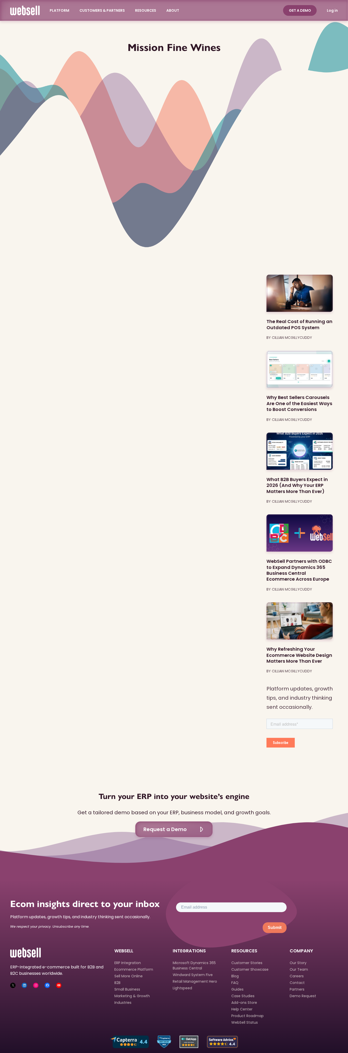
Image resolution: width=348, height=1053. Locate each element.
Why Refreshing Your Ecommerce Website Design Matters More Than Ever (299, 655)
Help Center (241, 1009)
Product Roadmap (247, 1015)
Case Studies (243, 995)
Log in (332, 10)
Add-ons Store (244, 1002)
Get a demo (300, 10)
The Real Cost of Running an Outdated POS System (299, 324)
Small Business (127, 989)
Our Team (299, 969)
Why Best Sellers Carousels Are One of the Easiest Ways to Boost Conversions (299, 403)
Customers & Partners (102, 10)
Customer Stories (246, 962)
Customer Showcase (250, 969)
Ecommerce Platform (133, 969)
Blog (235, 976)
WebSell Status (244, 1022)
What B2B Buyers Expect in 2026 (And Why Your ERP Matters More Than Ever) (297, 485)
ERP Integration (127, 962)
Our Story (298, 962)
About (173, 10)
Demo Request (303, 995)
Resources (145, 10)
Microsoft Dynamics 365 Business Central (194, 965)
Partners (297, 989)
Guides (237, 989)
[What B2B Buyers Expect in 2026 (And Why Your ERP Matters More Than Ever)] (299, 451)
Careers (297, 976)
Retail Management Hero (195, 981)
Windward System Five (193, 974)
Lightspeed (182, 988)
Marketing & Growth (132, 995)
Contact (297, 982)
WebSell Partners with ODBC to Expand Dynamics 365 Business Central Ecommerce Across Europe (299, 570)
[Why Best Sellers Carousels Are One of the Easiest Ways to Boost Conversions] (299, 369)
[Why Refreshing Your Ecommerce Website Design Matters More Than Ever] (299, 620)
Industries (122, 1002)
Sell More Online (128, 976)
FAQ (234, 982)
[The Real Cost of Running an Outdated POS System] (299, 293)
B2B (117, 982)
